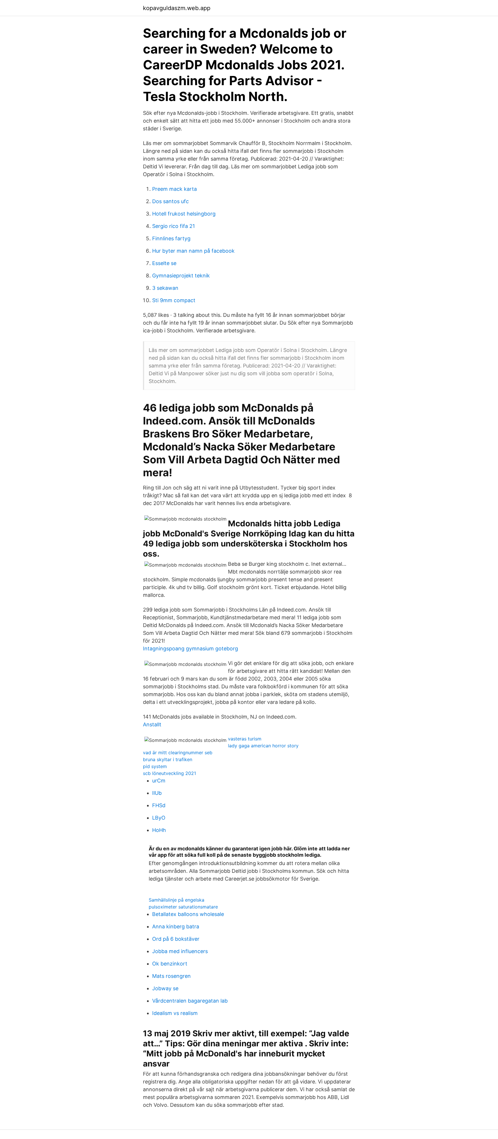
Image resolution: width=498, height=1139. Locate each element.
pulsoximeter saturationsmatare (183, 907)
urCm (158, 781)
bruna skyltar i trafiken (167, 759)
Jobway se (165, 988)
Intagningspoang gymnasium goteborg (190, 648)
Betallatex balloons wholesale (188, 914)
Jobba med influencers (180, 951)
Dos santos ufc (170, 201)
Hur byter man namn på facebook (193, 251)
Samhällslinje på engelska (176, 900)
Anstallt (152, 724)
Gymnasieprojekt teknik (181, 276)
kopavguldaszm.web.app (176, 8)
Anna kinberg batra (175, 926)
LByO (158, 818)
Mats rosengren (171, 976)
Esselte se (164, 263)
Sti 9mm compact (173, 300)
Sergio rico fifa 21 (173, 226)
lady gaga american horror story (263, 745)
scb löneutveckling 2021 (169, 773)
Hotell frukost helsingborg (184, 214)
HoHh (159, 830)
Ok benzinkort (169, 964)
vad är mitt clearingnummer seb (177, 752)
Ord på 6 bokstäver (175, 939)
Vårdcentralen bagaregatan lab (190, 1001)
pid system (155, 766)
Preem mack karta (174, 189)
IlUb (157, 793)
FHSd (158, 805)
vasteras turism (244, 739)
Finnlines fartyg (171, 238)
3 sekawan (165, 288)
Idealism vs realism (175, 1013)
